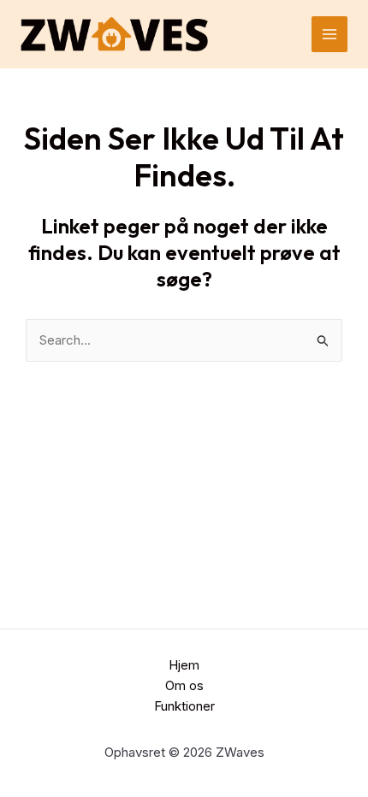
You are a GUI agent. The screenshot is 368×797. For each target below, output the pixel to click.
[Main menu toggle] (330, 34)
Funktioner (184, 706)
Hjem (184, 665)
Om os (184, 685)
